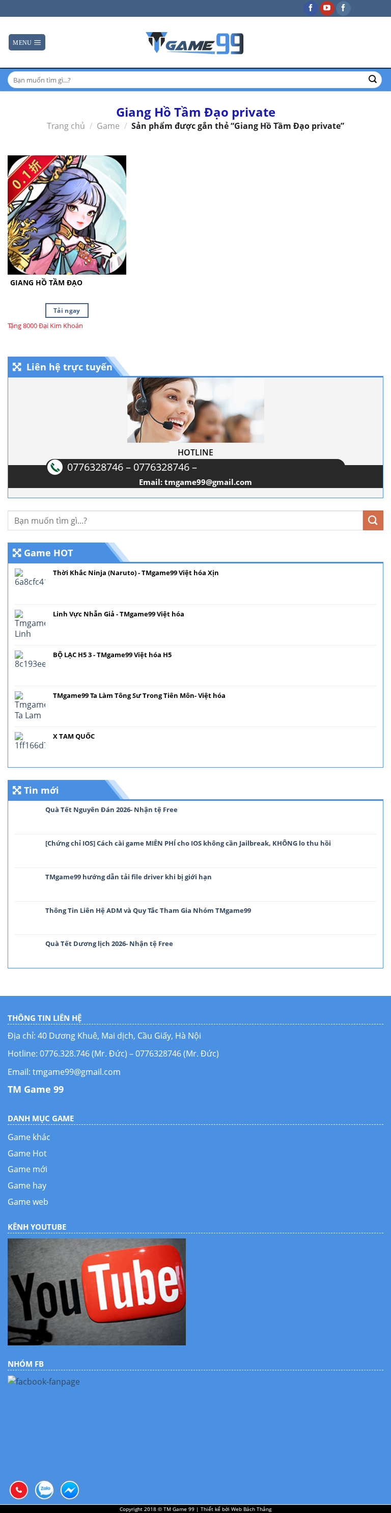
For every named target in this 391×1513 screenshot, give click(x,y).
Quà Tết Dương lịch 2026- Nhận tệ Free (109, 944)
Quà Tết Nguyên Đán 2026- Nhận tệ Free (111, 810)
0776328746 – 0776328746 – (132, 467)
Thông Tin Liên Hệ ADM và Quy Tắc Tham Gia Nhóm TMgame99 (148, 911)
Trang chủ (66, 125)
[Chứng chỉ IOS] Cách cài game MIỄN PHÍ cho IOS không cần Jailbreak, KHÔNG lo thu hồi (188, 844)
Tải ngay (66, 310)
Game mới (27, 1169)
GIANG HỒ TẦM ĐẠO (46, 282)
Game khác (29, 1137)
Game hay (27, 1185)
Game (108, 125)
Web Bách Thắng (251, 1508)
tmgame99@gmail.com (208, 482)
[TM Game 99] (195, 42)
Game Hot (27, 1153)
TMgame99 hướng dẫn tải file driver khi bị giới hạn (128, 877)
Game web (28, 1201)
